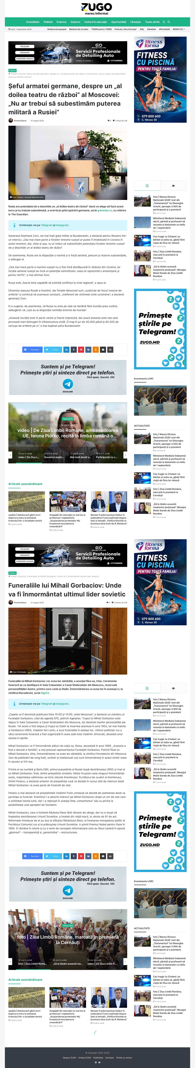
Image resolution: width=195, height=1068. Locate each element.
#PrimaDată (164, 29)
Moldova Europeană (56, 29)
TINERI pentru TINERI (101, 29)
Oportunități (118, 21)
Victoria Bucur (20, 120)
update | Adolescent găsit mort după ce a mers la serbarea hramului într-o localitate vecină (25, 518)
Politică (48, 21)
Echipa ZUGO (84, 1057)
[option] (96, 8)
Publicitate (98, 1057)
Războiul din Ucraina (78, 29)
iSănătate (151, 29)
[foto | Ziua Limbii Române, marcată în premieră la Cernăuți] (142, 255)
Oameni (75, 21)
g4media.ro (105, 210)
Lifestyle (135, 21)
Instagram (62, 225)
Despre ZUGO (69, 1057)
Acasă (13, 74)
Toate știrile (152, 21)
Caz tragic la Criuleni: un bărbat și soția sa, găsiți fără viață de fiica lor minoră (169, 239)
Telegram (47, 225)
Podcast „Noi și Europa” (126, 29)
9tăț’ (142, 29)
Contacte (109, 1057)
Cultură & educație (95, 21)
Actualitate (32, 21)
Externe (61, 21)
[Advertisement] (160, 151)
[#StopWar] (97, 9)
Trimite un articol (124, 1057)
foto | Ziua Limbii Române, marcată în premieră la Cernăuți (167, 254)
